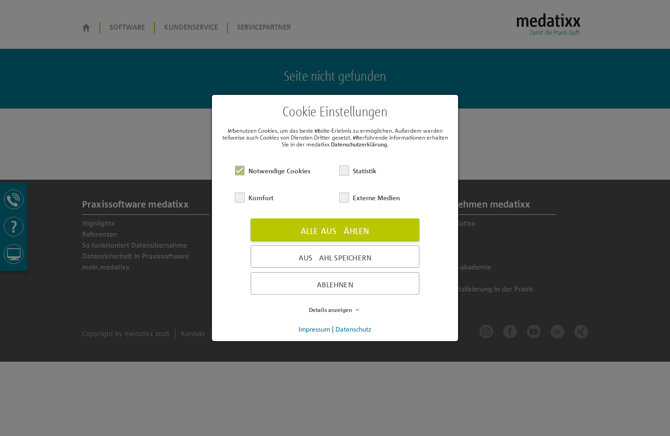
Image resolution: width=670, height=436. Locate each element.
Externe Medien (376, 198)
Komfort (260, 198)
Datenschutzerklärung (359, 144)
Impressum (314, 329)
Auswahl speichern (335, 257)
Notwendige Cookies (279, 171)
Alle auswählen (335, 231)
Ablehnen (335, 284)
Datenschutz (353, 329)
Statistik (364, 171)
